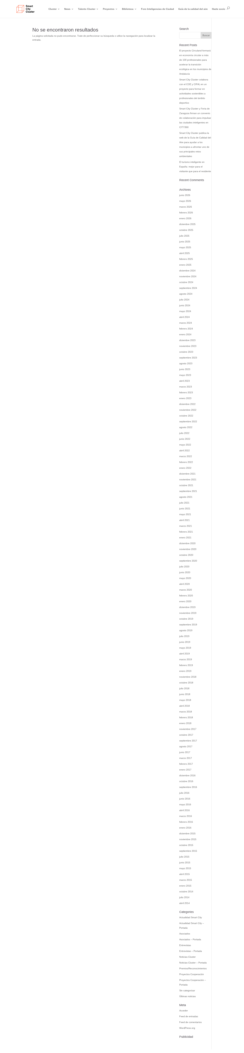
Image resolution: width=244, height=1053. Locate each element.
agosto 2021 (185, 497)
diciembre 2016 (187, 775)
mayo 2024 (185, 311)
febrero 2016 (186, 822)
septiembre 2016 (188, 787)
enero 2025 (185, 264)
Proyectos (108, 9)
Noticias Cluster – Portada (193, 962)
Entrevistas (185, 945)
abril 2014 (184, 903)
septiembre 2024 (188, 288)
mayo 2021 (185, 514)
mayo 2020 (185, 578)
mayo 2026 (185, 201)
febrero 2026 (186, 212)
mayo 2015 (185, 868)
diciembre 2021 (187, 473)
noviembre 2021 (187, 479)
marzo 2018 (185, 711)
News (67, 9)
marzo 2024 (185, 322)
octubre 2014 (186, 891)
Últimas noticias (187, 996)
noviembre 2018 (187, 676)
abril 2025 (184, 253)
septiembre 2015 (188, 851)
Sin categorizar (187, 990)
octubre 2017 (186, 735)
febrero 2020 (186, 595)
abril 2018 (184, 705)
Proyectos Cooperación (191, 974)
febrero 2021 (186, 531)
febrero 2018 (186, 717)
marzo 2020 (185, 589)
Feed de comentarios (190, 1022)
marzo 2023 (185, 386)
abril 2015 (184, 874)
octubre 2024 (186, 282)
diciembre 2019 (187, 607)
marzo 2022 (185, 456)
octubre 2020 (186, 555)
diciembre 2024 (187, 270)
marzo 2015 (185, 880)
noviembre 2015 (187, 839)
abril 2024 (184, 317)
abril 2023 (184, 381)
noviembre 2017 (187, 729)
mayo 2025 (185, 247)
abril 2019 (184, 653)
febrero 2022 (186, 462)
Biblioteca (127, 9)
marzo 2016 (185, 816)
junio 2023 (184, 369)
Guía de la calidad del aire (193, 9)
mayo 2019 (185, 647)
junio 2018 (184, 694)
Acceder (183, 1010)
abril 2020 (184, 584)
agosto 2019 (185, 630)
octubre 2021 (186, 485)
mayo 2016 (185, 804)
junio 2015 (184, 862)
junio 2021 (184, 508)
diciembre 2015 (187, 833)
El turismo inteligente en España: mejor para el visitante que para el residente (195, 167)
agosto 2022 (185, 427)
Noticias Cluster (187, 957)
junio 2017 (184, 752)
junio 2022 (184, 439)
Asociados (184, 933)
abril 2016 (184, 810)
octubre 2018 (186, 682)
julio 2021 (184, 502)
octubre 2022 (186, 415)
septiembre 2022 (188, 421)
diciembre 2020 (187, 543)
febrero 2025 (186, 259)
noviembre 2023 (187, 346)
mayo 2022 (185, 444)
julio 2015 (184, 856)
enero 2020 (185, 601)
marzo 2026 (185, 206)
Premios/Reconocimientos (193, 968)
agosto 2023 (185, 363)
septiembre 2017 (188, 740)
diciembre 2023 (187, 340)
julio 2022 (184, 433)
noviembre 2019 (187, 613)
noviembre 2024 (187, 276)
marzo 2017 (185, 758)
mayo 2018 (185, 700)
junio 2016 (184, 798)
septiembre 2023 (188, 357)
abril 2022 (184, 450)
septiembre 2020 (188, 560)
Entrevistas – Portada (190, 951)
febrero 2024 (186, 328)
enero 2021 (185, 537)
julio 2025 (184, 235)
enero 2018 (185, 723)
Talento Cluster (86, 9)
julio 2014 (184, 897)
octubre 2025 (186, 230)
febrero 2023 (186, 392)
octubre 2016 (186, 781)
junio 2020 (184, 572)
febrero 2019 (186, 665)
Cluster (52, 9)
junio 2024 (184, 305)
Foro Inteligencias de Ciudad (157, 9)
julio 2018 (184, 688)
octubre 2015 (186, 845)
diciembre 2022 (187, 404)
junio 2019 (184, 642)
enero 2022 (185, 468)
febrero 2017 (186, 764)
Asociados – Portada (190, 939)
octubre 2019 (186, 618)
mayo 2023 (185, 375)
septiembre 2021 (188, 491)
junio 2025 (184, 241)
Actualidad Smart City (190, 917)
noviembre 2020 (187, 549)
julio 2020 (184, 566)
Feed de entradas (188, 1016)
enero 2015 (185, 885)
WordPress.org (187, 1028)
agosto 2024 (185, 293)
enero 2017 (185, 769)
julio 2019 (184, 636)
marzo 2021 (185, 526)
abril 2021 (184, 520)
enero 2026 (185, 218)
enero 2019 (185, 671)
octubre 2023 (186, 352)
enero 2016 (185, 827)
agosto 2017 (185, 746)
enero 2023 (185, 398)
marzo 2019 (185, 659)
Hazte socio (218, 9)
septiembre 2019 (188, 624)
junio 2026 (184, 195)
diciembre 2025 (187, 224)
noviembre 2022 (187, 410)
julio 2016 (184, 793)
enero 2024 (185, 334)
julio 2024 (184, 299)
